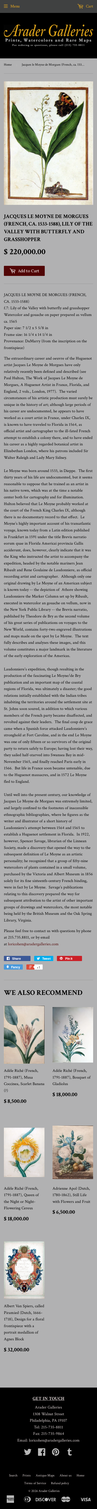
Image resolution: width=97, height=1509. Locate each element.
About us (65, 1475)
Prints (27, 1475)
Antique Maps (45, 1475)
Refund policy (60, 1483)
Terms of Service (35, 1483)
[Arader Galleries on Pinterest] (55, 1454)
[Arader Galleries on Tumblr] (69, 1454)
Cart (89, 6)
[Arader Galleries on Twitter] (28, 1454)
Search (13, 1475)
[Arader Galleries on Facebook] (42, 1454)
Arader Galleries (49, 1491)
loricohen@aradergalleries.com (33, 944)
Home (8, 65)
